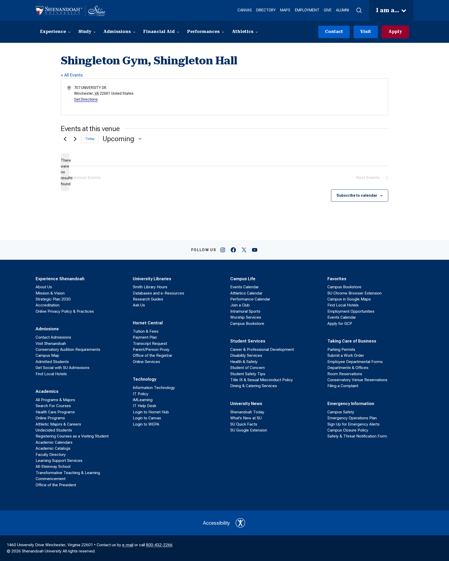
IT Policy (140, 394)
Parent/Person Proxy (151, 349)
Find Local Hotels (51, 374)
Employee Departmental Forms (355, 361)
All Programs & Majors (55, 400)
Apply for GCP (339, 323)
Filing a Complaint (342, 386)
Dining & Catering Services (253, 386)
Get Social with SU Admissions (62, 367)
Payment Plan (145, 337)
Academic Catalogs (53, 448)
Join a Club (240, 305)
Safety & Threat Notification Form (357, 436)
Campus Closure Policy (347, 430)
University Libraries (152, 278)
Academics (47, 391)
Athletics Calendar (246, 293)
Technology (144, 379)
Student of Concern (247, 367)
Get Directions (86, 99)
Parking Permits (341, 349)
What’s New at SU (246, 418)
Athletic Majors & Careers (58, 424)
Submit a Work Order (345, 355)
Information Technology (154, 387)
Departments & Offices (347, 367)
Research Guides (148, 299)
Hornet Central (148, 322)
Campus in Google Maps (349, 299)
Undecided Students (54, 430)
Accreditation (48, 305)
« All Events (72, 75)
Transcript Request (150, 343)
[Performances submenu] (223, 32)
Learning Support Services (59, 460)
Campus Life (242, 278)
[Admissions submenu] (134, 32)
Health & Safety (243, 361)
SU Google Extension (248, 430)
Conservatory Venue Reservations (357, 380)
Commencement (50, 478)
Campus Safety (340, 412)
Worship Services (245, 317)
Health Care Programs (55, 412)
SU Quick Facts (243, 424)
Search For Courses (53, 405)
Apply (395, 31)
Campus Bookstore (247, 323)
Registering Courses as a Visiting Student (72, 436)
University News (246, 403)
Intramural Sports (245, 311)
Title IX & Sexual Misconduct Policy (261, 380)
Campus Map (47, 355)
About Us (44, 287)
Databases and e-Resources (158, 293)
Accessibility (216, 523)
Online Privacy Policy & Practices (65, 311)
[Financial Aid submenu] (178, 32)
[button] (358, 10)
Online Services (146, 361)
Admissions (47, 328)
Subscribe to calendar (356, 195)
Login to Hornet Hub (151, 412)
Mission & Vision (50, 293)
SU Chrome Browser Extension (354, 293)
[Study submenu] (94, 32)
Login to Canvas (147, 418)
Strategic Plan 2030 (53, 299)
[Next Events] (74, 139)
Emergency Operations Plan (352, 418)
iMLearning (143, 400)
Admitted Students (52, 361)
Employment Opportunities (350, 311)
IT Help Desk (144, 405)
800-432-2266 (159, 545)
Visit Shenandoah (51, 343)
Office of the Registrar (152, 355)
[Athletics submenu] (256, 32)
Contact (334, 31)
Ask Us (139, 305)
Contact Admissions (53, 337)
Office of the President (56, 485)
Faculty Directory (51, 454)
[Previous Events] (64, 139)
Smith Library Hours (150, 287)
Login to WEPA (146, 424)
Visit (365, 31)
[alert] (65, 172)
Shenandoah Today (247, 412)
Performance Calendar (250, 299)
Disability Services (246, 355)
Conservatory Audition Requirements (68, 349)
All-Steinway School (53, 466)
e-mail (127, 545)
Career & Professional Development (262, 349)
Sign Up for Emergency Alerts (353, 424)
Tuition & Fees (146, 331)
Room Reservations (344, 374)
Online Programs (50, 418)
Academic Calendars (54, 442)
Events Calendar (244, 287)
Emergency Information (350, 403)
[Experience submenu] (69, 32)
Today (90, 139)
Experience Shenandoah (60, 278)
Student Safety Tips (247, 374)
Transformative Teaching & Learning (68, 472)
